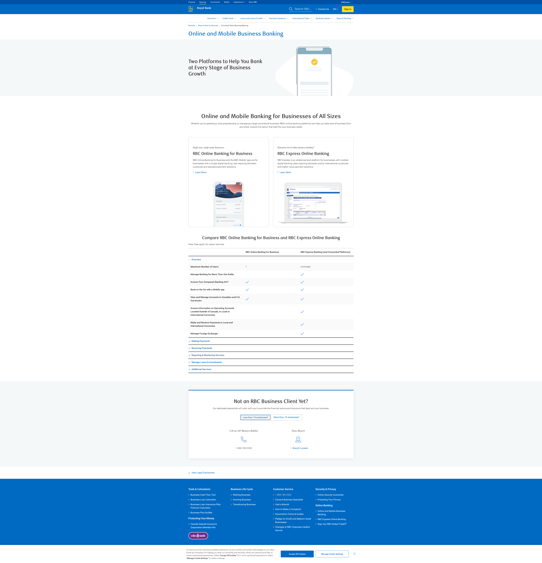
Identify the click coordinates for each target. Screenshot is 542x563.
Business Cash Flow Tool (203, 494)
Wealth (226, 2)
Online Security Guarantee (330, 494)
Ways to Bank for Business (208, 26)
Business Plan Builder (201, 512)
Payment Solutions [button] (277, 18)
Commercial (215, 2)
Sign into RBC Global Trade (332, 524)
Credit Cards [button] (227, 18)
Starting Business (241, 494)
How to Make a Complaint (288, 509)
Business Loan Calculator (203, 499)
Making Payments (201, 341)
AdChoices (345, 2)
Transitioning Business (244, 504)
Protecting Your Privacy (329, 499)
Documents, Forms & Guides (289, 514)
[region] (271, 554)
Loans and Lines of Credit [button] (251, 18)
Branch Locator (300, 448)
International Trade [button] (300, 18)
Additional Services (201, 369)
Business (202, 2)
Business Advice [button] (323, 18)
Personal (191, 2)
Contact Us (323, 9)
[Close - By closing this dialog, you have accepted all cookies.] (354, 553)
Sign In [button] (347, 9)
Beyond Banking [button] (344, 18)
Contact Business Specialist (289, 499)
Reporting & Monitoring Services (208, 355)
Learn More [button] (200, 172)
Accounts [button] (211, 18)
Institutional (238, 2)
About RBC (253, 2)
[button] (300, 9)
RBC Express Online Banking (332, 519)
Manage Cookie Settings (332, 554)
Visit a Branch (282, 504)
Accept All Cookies (297, 554)
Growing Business (242, 499)
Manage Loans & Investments (207, 362)
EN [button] (334, 9)
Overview (196, 259)
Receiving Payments (202, 348)
